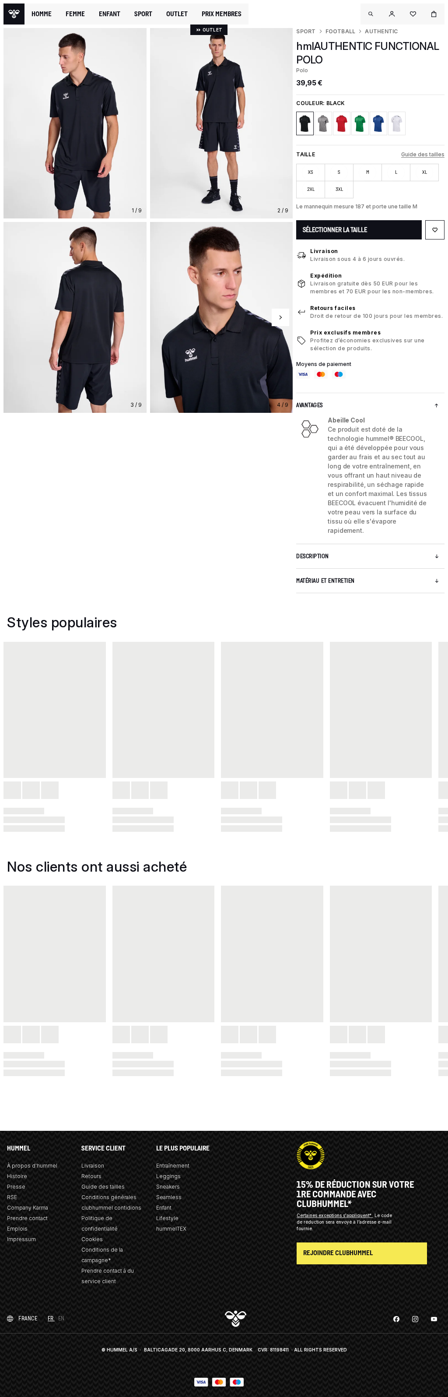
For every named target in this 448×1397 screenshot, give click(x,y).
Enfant (164, 1207)
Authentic (381, 31)
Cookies (92, 1239)
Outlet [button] (177, 14)
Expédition (326, 275)
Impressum (21, 1239)
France (27, 1318)
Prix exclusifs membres (345, 332)
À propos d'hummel (32, 1165)
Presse (16, 1186)
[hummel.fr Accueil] (14, 14)
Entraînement (172, 1165)
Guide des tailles (422, 154)
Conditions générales (108, 1197)
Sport (305, 31)
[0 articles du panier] (434, 14)
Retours (91, 1176)
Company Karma (27, 1207)
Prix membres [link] (222, 14)
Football (341, 31)
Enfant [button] (109, 14)
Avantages (309, 405)
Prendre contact (27, 1218)
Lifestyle (167, 1218)
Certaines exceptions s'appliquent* (335, 1215)
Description (312, 556)
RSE (12, 1197)
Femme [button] (75, 14)
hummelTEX (171, 1228)
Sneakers (168, 1186)
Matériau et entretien (325, 580)
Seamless (169, 1197)
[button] (371, 14)
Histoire (17, 1176)
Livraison (324, 251)
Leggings (168, 1176)
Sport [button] (143, 14)
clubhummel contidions (111, 1207)
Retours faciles (333, 308)
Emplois (17, 1228)
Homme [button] (42, 14)
